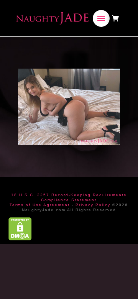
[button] (101, 18)
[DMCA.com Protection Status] (20, 229)
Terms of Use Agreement (40, 205)
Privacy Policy (93, 205)
